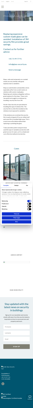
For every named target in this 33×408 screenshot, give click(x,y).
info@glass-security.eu (18, 64)
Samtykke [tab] (6, 185)
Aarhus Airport (16, 255)
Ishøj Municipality (16, 290)
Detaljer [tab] (16, 185)
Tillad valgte (16, 218)
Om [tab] (27, 185)
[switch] (29, 204)
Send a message (15, 70)
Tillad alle (16, 214)
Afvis (16, 222)
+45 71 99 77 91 (15, 59)
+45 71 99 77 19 (5, 377)
